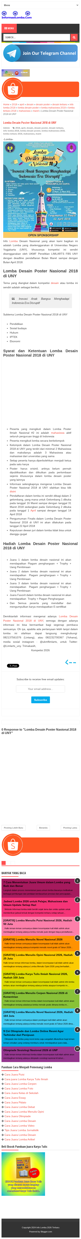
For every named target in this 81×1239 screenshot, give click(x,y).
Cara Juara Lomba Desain (20, 1120)
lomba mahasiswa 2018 (53, 131)
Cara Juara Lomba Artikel (20, 1139)
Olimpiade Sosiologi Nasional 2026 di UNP (30, 1050)
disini (13, 491)
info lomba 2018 (11, 131)
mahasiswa (28, 134)
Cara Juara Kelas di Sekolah (21, 1093)
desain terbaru (56, 128)
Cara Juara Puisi (14, 1074)
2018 (17, 128)
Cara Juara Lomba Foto (19, 1088)
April (33, 510)
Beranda (43, 828)
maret (38, 134)
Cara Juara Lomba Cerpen (21, 1083)
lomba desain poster (30, 131)
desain (30, 128)
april (23, 128)
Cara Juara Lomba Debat (20, 1106)
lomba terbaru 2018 (12, 134)
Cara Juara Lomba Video (19, 1125)
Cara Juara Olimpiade (18, 1116)
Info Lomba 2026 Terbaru (47, 1227)
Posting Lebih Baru (13, 828)
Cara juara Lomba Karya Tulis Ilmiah (26, 1079)
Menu (10, 28)
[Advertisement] (40, 392)
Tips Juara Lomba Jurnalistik (22, 1130)
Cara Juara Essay (15, 1097)
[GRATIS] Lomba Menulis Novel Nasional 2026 (33, 939)
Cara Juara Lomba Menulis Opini (24, 1111)
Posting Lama (70, 828)
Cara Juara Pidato (15, 1102)
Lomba (13, 241)
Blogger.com (46, 1232)
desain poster (41, 128)
